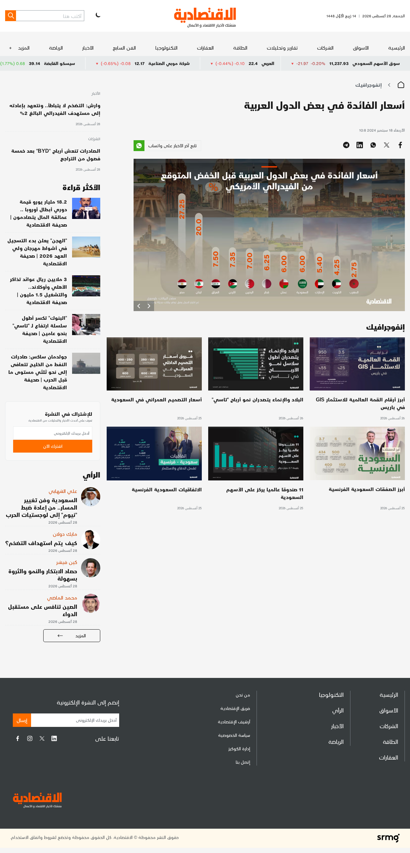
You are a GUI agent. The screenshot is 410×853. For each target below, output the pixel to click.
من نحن (243, 694)
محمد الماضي (62, 597)
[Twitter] (42, 738)
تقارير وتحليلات (282, 47)
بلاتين (11, 63)
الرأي (338, 710)
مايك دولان (65, 534)
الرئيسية (396, 47)
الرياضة (56, 47)
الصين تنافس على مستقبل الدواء (42, 610)
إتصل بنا (243, 762)
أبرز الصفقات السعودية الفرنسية (367, 489)
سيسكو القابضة (102, 63)
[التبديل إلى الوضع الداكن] (97, 15)
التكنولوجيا (166, 47)
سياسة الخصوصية (234, 735)
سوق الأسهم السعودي (376, 63)
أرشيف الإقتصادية (234, 721)
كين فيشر (66, 562)
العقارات (205, 47)
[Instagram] (30, 738)
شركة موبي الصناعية (211, 63)
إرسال (22, 720)
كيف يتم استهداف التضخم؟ (41, 542)
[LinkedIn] (54, 738)
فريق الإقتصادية (235, 708)
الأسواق (361, 47)
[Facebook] (17, 738)
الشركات (325, 47)
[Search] (10, 15)
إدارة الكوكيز (239, 748)
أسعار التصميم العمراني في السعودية (156, 399)
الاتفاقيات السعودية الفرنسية (167, 489)
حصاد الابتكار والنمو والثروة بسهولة (42, 574)
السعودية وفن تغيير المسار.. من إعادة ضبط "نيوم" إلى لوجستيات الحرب (41, 507)
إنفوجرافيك (368, 85)
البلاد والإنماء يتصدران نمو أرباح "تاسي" (257, 399)
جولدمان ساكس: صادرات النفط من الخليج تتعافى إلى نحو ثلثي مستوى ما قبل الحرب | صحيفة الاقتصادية (37, 371)
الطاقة (240, 47)
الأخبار (88, 47)
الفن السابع (124, 47)
